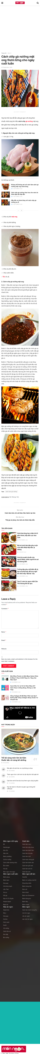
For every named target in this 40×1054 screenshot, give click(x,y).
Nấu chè (5, 853)
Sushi (5, 925)
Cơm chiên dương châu (10, 862)
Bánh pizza (6, 877)
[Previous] (18, 210)
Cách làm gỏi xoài (27, 865)
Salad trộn (6, 910)
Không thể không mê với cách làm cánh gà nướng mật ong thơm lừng (25, 185)
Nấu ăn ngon (6, 569)
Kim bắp (5, 934)
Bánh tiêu (25, 901)
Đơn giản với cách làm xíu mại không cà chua (20, 768)
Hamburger (6, 847)
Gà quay (5, 883)
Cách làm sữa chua (28, 847)
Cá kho (5, 919)
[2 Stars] (3, 497)
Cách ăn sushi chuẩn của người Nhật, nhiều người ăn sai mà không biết (27, 559)
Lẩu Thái (5, 889)
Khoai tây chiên (26, 883)
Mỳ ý (4, 913)
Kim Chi (5, 850)
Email (3, 640)
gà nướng (29, 121)
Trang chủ (3, 53)
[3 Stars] (5, 497)
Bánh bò (5, 904)
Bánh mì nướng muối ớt (29, 880)
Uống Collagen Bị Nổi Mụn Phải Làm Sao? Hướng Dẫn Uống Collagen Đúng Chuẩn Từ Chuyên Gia (24, 697)
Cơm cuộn (6, 922)
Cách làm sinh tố (27, 869)
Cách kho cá (7, 931)
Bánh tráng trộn (27, 886)
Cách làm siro (26, 872)
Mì (4, 844)
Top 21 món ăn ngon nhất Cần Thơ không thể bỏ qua (27, 582)
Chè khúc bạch (7, 886)
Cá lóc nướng (7, 859)
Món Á (9, 53)
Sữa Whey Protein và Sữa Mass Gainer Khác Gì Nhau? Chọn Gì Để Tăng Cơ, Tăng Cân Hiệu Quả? (24, 678)
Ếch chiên (6, 865)
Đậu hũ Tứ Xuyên (8, 898)
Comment (5, 608)
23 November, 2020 (23, 576)
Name (3, 632)
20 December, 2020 (23, 564)
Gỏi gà (5, 895)
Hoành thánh (7, 901)
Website (4, 649)
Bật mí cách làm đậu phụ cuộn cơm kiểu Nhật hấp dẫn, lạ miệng (27, 547)
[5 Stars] (8, 497)
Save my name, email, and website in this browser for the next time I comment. (19, 660)
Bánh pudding (7, 856)
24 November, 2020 (23, 586)
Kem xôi (24, 889)
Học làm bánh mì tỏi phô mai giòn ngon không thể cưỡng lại (21, 788)
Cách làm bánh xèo (28, 862)
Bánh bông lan (26, 898)
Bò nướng (6, 937)
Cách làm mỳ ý (26, 844)
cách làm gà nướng (11, 491)
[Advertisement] (20, 28)
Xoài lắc (24, 877)
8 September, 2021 (23, 540)
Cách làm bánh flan (28, 850)
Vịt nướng (6, 928)
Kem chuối (25, 892)
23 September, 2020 (6, 67)
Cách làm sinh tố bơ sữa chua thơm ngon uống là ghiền (22, 781)
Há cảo (5, 869)
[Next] (21, 210)
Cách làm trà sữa (27, 853)
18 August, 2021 (22, 552)
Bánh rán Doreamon (28, 895)
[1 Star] (2, 497)
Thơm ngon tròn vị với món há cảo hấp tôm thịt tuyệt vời (22, 774)
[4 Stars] (6, 497)
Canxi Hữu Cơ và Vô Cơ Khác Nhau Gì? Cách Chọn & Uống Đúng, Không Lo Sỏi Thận (23, 687)
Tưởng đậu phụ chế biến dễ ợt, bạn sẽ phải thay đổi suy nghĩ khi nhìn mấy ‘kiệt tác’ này (27, 571)
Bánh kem (6, 880)
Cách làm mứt (26, 856)
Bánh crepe (25, 904)
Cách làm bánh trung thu (29, 910)
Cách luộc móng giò (28, 859)
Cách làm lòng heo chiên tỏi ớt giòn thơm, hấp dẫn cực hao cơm (27, 535)
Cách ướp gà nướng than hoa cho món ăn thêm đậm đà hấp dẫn (24, 193)
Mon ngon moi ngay (9, 872)
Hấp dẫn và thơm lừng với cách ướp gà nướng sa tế (23, 201)
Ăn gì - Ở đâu (6, 581)
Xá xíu (5, 892)
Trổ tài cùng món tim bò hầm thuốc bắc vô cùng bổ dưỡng (13, 758)
